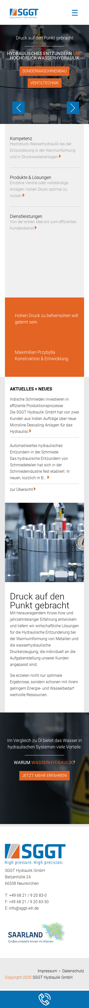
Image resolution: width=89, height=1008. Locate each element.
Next (72, 104)
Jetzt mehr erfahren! (44, 775)
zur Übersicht (22, 489)
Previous (17, 104)
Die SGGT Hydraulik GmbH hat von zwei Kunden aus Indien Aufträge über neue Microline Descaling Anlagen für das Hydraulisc (44, 415)
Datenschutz (73, 971)
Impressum (47, 971)
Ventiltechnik (44, 83)
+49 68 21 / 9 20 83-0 (28, 895)
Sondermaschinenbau (44, 71)
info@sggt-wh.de (24, 908)
